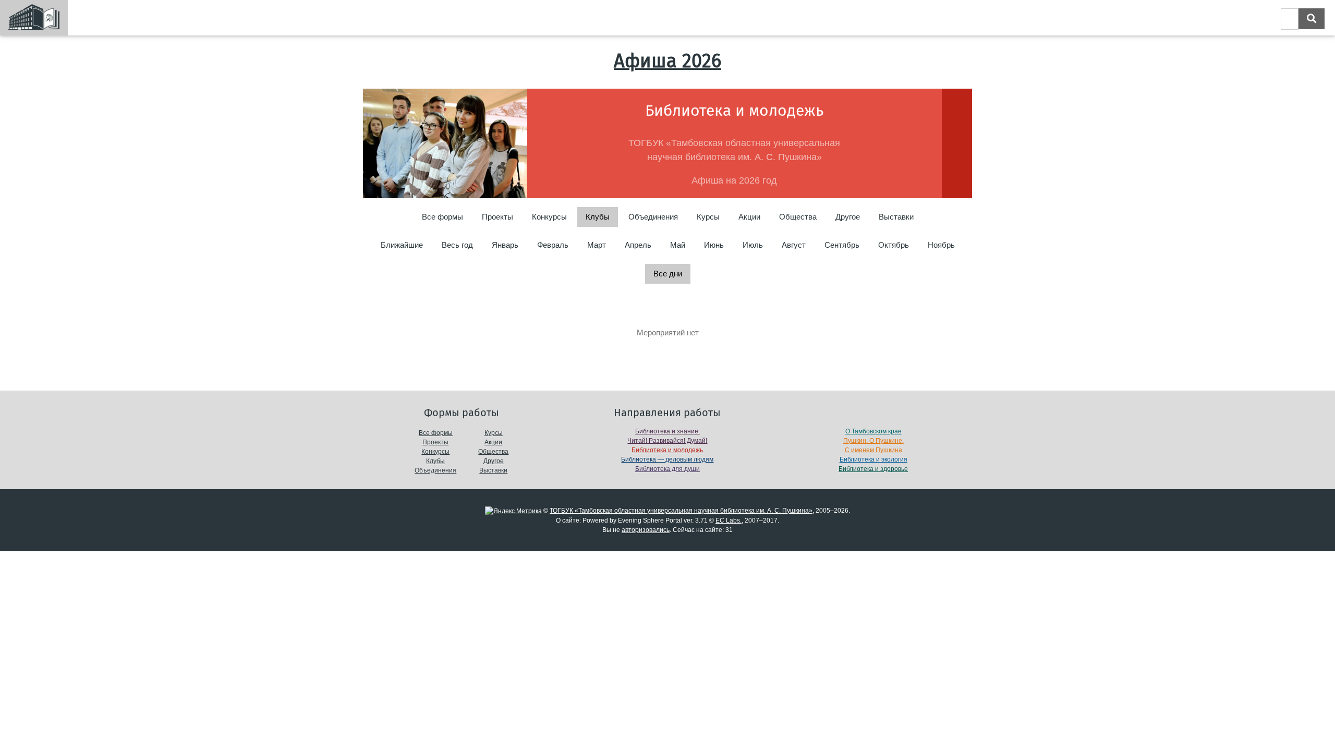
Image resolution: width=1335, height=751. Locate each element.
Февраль (552, 244)
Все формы (442, 216)
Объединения (653, 216)
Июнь (714, 244)
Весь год (457, 244)
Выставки (896, 216)
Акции (749, 216)
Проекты (497, 216)
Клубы (435, 461)
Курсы (708, 216)
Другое (847, 216)
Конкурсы (549, 216)
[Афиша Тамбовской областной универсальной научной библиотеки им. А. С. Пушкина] (34, 17)
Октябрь (893, 244)
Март (596, 244)
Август (794, 244)
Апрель (638, 244)
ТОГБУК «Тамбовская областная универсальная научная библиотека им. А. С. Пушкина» (681, 510)
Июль (753, 244)
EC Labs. (728, 520)
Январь (505, 244)
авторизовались (646, 530)
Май (677, 244)
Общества (798, 216)
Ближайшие (402, 244)
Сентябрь (841, 244)
